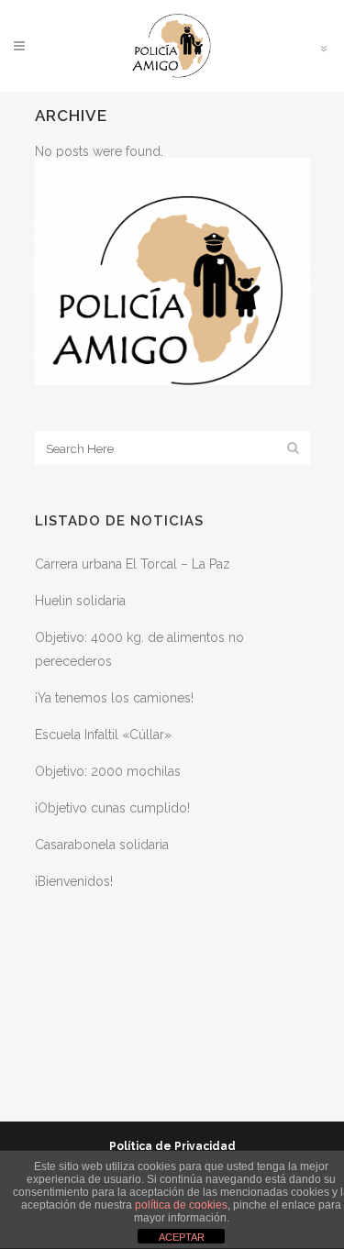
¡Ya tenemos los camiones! (114, 698)
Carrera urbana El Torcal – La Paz (132, 564)
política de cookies (181, 1205)
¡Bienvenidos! (74, 881)
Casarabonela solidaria (102, 844)
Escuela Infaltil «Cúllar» (103, 734)
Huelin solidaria (80, 600)
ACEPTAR (182, 1237)
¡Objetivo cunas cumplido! (112, 808)
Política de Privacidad (172, 1146)
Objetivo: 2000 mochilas (108, 771)
